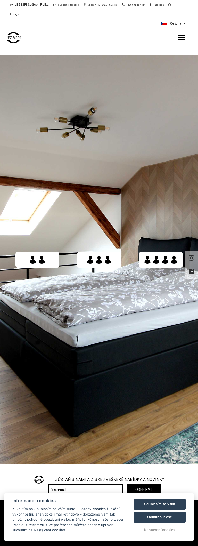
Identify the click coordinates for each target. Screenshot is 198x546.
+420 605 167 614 (136, 5)
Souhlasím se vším (159, 504)
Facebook (158, 5)
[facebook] (191, 271)
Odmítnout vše (159, 517)
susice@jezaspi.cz (68, 5)
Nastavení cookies (159, 530)
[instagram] (191, 258)
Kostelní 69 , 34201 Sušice (102, 5)
